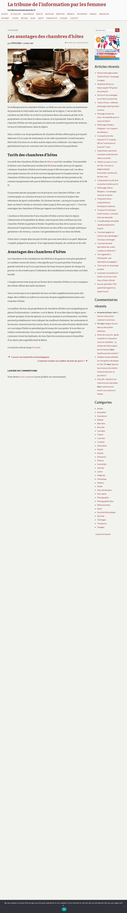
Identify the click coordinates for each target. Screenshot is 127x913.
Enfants (71, 14)
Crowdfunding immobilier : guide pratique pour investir (108, 225)
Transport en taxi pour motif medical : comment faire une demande (107, 213)
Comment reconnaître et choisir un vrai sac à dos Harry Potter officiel (107, 277)
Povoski (16, 43)
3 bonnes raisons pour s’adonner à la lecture (107, 316)
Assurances (28, 14)
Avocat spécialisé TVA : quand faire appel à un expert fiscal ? (107, 288)
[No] (124, 906)
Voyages (63, 18)
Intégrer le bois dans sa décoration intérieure (107, 327)
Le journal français (103, 534)
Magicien (101, 475)
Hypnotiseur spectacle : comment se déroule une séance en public (107, 154)
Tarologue (101, 519)
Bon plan (49, 14)
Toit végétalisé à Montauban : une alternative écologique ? (107, 258)
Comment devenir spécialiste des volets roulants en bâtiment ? (106, 247)
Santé (40, 18)
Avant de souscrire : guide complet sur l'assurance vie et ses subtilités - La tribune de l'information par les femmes (108, 342)
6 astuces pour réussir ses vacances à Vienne (106, 390)
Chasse (100, 434)
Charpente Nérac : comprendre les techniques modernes (106, 202)
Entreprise (82, 14)
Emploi (100, 449)
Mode (32, 18)
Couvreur (101, 438)
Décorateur (102, 445)
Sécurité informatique (106, 512)
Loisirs (15, 18)
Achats (4, 14)
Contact (74, 18)
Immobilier (104, 14)
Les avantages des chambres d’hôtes (45, 36)
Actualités (16, 14)
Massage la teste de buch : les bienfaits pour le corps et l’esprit (108, 117)
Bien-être (60, 14)
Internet (5, 18)
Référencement (103, 505)
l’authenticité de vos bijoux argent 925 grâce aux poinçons (107, 88)
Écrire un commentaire (77, 43)
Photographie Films (105, 501)
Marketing (101, 479)
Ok (64, 909)
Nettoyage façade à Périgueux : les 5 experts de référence (107, 128)
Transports (51, 18)
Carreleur (101, 431)
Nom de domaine (104, 490)
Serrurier (101, 516)
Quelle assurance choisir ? (108, 353)
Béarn (50, 161)
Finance (93, 14)
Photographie (103, 497)
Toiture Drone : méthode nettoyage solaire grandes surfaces (108, 106)
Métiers (24, 18)
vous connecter (27, 377)
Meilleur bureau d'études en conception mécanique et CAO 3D (108, 360)
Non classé (101, 494)
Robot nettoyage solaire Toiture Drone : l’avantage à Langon (108, 76)
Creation (101, 442)
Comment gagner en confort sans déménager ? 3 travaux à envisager (108, 236)
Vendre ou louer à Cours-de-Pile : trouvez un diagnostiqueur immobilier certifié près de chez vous (107, 169)
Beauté (39, 14)
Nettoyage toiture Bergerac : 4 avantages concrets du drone (106, 191)
